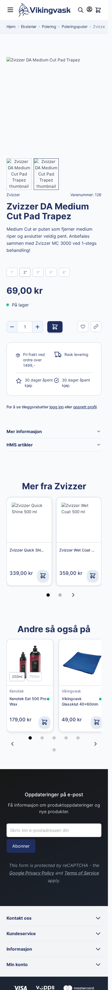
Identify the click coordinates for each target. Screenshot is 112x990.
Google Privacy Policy (31, 871)
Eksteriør (28, 26)
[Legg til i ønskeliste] (82, 326)
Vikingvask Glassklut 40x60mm (70, 699)
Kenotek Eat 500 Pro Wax (24, 699)
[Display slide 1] (48, 595)
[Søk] (80, 10)
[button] (30, 736)
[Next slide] (95, 742)
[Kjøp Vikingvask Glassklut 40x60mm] (92, 720)
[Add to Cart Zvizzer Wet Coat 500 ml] (92, 575)
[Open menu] (10, 9)
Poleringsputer (75, 26)
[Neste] (74, 595)
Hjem (11, 26)
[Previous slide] (12, 742)
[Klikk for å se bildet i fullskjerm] (54, 104)
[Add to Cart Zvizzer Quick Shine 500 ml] (43, 575)
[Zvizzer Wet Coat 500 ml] (78, 520)
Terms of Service (81, 871)
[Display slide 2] (60, 595)
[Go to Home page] (46, 10)
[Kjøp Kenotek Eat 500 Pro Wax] (42, 720)
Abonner (21, 844)
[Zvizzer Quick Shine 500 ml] (29, 520)
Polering (49, 26)
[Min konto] (89, 9)
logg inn (56, 407)
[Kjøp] (55, 327)
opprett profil (85, 407)
